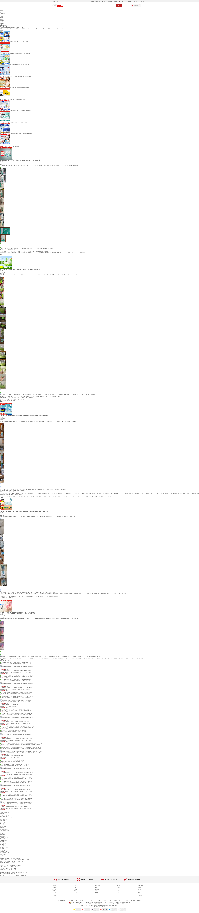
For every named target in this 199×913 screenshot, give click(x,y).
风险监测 (115, 900)
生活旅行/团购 (55, 890)
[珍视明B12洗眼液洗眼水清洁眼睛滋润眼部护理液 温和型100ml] (6, 606)
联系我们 (65, 900)
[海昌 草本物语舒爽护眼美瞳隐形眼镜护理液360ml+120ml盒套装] (6, 153)
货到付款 (97, 887)
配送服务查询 (76, 890)
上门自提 (76, 887)
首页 (1, 24)
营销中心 (87, 900)
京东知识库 (2, 12)
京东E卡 (139, 892)
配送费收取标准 (77, 892)
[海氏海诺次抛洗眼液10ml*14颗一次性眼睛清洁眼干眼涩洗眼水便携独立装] (16, 709)
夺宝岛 (139, 887)
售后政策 (118, 887)
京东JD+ (140, 895)
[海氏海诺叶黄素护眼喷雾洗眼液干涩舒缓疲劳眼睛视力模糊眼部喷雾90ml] (15, 721)
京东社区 (109, 900)
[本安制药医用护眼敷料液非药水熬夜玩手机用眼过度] (11, 755)
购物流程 (54, 887)
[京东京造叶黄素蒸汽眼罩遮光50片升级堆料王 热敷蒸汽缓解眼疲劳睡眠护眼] (5, 70)
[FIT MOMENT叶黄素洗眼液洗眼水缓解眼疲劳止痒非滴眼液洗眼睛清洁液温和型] (17, 726)
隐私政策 (120, 900)
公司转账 (97, 894)
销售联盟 (104, 900)
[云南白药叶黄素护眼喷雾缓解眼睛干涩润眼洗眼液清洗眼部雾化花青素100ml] (5, 104)
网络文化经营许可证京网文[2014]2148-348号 (104, 903)
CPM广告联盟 (14, 875)
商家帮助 (82, 900)
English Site (132, 900)
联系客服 (54, 895)
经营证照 (117, 905)
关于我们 (60, 900)
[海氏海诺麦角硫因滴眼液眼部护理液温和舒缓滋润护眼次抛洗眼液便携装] (15, 700)
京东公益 (126, 900)
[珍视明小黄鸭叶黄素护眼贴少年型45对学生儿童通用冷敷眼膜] (5, 93)
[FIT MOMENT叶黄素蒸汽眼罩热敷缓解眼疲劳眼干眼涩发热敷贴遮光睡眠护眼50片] (5, 127)
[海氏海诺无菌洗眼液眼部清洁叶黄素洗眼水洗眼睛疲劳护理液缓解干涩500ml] (16, 696)
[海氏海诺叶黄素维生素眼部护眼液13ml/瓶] (9, 704)
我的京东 (103, 1)
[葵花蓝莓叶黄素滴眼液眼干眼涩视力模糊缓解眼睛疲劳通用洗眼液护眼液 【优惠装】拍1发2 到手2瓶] (21, 747)
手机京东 (122, 1)
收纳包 (1, 17)
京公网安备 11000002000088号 (77, 902)
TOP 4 (1, 599)
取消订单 (118, 894)
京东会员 (110, 1)
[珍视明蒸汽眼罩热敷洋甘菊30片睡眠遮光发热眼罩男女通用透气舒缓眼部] (5, 47)
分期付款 (97, 890)
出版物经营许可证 (90, 903)
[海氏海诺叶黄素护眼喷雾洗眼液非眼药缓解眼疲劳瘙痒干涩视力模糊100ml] (16, 713)
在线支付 (97, 889)
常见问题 (54, 892)
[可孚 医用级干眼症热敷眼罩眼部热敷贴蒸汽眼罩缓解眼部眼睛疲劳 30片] (5, 116)
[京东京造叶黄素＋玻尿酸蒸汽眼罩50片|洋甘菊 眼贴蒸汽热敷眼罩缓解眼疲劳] (5, 81)
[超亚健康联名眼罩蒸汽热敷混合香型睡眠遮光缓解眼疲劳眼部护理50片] (5, 58)
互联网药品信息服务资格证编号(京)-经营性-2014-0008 (105, 902)
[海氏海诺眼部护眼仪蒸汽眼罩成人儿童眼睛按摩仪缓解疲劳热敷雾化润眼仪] (16, 738)
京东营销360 (8, 875)
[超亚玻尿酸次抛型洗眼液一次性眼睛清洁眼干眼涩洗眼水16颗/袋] (6, 262)
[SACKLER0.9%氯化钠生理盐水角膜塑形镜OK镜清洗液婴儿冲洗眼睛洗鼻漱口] (16, 768)
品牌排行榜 (2, 13)
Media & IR (139, 900)
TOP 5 (1, 659)
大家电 (53, 894)
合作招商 (76, 900)
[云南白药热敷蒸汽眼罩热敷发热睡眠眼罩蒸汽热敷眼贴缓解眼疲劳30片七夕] (5, 139)
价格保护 (118, 889)
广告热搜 (24, 875)
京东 (62, 6)
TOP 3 (1, 497)
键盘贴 (1, 19)
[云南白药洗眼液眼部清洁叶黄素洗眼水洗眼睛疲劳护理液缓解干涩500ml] (15, 734)
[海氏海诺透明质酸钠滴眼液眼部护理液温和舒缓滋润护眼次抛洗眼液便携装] (16, 692)
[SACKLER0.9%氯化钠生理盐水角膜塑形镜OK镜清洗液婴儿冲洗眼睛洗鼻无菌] (16, 772)
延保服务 (140, 890)
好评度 (3, 163)
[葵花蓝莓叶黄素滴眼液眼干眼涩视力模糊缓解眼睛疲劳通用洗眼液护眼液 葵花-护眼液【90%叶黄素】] (21, 743)
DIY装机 (139, 889)
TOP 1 (1, 255)
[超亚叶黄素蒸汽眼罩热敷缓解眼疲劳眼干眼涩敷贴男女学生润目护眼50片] (5, 36)
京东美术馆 (2, 21)
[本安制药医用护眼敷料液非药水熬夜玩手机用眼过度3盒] (12, 760)
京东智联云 (19, 875)
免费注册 (93, 1)
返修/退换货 (119, 892)
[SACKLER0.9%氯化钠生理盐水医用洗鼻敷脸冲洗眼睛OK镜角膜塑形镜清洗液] (6, 408)
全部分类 (2, 10)
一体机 (1, 16)
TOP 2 (1, 401)
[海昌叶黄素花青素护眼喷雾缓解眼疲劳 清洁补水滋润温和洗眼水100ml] (15, 764)
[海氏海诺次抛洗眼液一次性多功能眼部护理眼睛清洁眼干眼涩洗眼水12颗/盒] (16, 687)
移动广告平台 (3, 875)
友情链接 (98, 900)
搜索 (119, 5)
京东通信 (140, 894)
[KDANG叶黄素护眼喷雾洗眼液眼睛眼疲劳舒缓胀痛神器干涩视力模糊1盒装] (16, 798)
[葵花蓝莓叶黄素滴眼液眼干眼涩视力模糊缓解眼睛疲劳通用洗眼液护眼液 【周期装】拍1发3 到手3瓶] (21, 751)
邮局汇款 (97, 892)
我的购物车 (136, 5)
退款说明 (118, 890)
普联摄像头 (2, 15)
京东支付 (101, 906)
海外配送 (76, 894)
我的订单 (98, 1)
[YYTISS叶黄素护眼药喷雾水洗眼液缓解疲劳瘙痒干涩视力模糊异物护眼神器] (16, 802)
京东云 (105, 906)
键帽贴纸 (2, 20)
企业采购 (116, 1)
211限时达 (76, 889)
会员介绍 (54, 889)
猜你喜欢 (2, 30)
